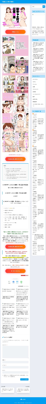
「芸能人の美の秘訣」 (8, 1)
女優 (34, 86)
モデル (34, 81)
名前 (3, 360)
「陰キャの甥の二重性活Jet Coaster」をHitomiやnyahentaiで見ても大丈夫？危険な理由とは (17, 178)
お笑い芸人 (35, 99)
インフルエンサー (36, 94)
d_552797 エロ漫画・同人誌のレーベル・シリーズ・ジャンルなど (16, 172)
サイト (3, 370)
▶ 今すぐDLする (15, 271)
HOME (24, 399)
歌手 (34, 96)
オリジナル (26, 286)
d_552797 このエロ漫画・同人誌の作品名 (13, 168)
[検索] (44, 6)
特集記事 (35, 101)
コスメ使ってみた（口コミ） (38, 105)
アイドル (35, 84)
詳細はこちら (15, 31)
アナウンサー (35, 89)
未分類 (34, 91)
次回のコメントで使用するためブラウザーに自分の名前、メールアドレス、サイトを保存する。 (16, 376)
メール (4, 365)
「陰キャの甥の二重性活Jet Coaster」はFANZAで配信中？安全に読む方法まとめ (16, 175)
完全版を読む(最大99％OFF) (15, 159)
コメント (4, 344)
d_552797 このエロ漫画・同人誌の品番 (13, 170)
